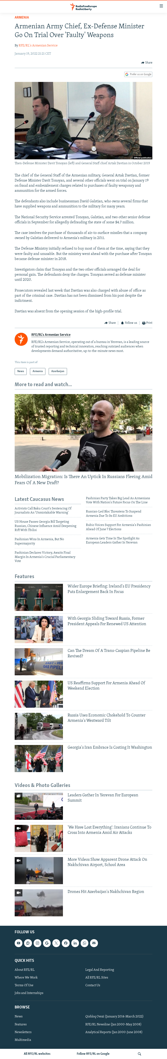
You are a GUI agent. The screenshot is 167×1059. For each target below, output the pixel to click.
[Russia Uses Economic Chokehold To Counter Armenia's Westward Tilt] (39, 726)
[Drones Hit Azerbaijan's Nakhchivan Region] (39, 902)
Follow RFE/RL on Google (93, 1054)
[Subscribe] (94, 943)
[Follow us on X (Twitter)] (56, 943)
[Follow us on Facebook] (65, 943)
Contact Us (92, 985)
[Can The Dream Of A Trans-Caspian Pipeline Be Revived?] (39, 661)
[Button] (147, 62)
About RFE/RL (25, 970)
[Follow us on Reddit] (28, 943)
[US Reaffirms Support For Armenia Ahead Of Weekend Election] (39, 694)
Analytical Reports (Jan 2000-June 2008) (114, 1032)
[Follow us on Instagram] (37, 943)
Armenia (22, 18)
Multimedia (23, 1040)
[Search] (139, 1054)
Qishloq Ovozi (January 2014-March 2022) (114, 1016)
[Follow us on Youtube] (18, 943)
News (19, 1016)
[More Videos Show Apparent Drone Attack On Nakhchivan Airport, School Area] (39, 870)
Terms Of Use (24, 985)
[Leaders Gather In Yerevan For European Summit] (39, 806)
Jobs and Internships (29, 993)
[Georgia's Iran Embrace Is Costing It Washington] (39, 758)
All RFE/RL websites (37, 1054)
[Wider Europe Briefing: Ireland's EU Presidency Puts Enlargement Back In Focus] (39, 597)
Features (21, 1024)
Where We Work (26, 977)
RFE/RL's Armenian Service (38, 45)
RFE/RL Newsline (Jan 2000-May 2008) (113, 1024)
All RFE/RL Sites (96, 977)
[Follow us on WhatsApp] (84, 943)
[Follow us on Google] (47, 943)
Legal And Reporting (99, 970)
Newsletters (23, 1032)
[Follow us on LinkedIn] (75, 943)
